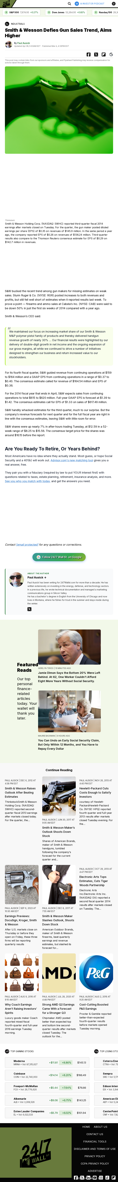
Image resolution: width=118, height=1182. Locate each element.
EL (15, 1114)
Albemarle (20, 1098)
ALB (16, 1102)
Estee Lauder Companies (29, 1111)
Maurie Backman (46, 736)
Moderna (19, 1061)
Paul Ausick (23, 43)
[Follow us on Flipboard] (104, 54)
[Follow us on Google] (111, 54)
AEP (105, 1102)
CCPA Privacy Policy (95, 1163)
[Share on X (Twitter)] (96, 54)
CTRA (106, 1064)
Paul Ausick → (37, 577)
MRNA (17, 1064)
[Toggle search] (69, 3)
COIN (16, 1077)
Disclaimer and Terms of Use (95, 1148)
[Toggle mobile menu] (114, 4)
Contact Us (95, 1134)
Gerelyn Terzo (45, 668)
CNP (105, 1114)
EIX (104, 1089)
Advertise (95, 1170)
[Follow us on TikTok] (107, 1178)
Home (86, 1126)
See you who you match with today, (28, 481)
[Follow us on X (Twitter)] (82, 1178)
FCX (16, 1089)
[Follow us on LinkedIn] (88, 1178)
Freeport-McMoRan (26, 1086)
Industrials (18, 24)
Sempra (107, 1073)
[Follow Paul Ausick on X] (29, 609)
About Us (100, 1126)
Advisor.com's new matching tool (72, 460)
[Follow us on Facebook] (76, 1178)
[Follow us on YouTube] (95, 1178)
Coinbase (19, 1073)
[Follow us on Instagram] (101, 1178)
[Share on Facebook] (88, 54)
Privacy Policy (95, 1156)
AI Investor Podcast (92, 3)
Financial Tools (94, 1141)
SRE (105, 1077)
